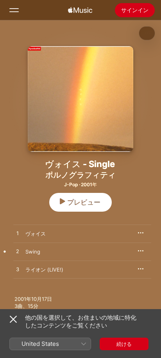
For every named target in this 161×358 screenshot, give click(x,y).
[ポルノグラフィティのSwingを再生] (17, 251)
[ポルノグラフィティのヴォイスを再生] (17, 233)
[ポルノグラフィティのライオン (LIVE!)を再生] (17, 269)
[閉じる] (13, 319)
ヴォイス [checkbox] (35, 233)
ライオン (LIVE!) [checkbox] (44, 269)
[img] (80, 10)
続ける (124, 344)
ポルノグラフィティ (80, 175)
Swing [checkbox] (32, 251)
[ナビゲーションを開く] (14, 10)
